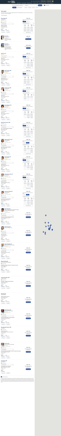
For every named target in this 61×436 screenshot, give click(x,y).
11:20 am (31, 186)
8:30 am (32, 131)
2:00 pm (25, 98)
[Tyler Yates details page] (2, 345)
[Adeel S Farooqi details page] (2, 72)
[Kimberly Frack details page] (2, 89)
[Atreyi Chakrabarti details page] (2, 107)
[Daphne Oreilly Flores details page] (2, 141)
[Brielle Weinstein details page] (2, 311)
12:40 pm (28, 202)
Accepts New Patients (19, 7)
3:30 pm (28, 81)
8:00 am (25, 114)
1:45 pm (25, 134)
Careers (34, 1)
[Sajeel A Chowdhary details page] (2, 245)
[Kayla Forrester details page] (2, 228)
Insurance (26, 7)
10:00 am (28, 64)
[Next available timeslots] (33, 25)
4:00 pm (28, 30)
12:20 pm (28, 200)
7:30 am (25, 27)
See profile (8, 65)
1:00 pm (28, 117)
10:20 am (28, 148)
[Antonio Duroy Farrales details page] (2, 176)
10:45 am (25, 30)
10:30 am (28, 65)
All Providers (14, 7)
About (31, 1)
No (24, 21)
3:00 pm (25, 79)
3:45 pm (25, 81)
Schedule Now (49, 1)
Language (30, 7)
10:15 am (31, 30)
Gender (37, 7)
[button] (7, 24)
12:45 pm (28, 133)
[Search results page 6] (7, 376)
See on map (3, 65)
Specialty (33, 7)
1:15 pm (25, 133)
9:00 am (32, 27)
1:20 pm (25, 150)
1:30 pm (25, 62)
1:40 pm (32, 203)
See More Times (29, 32)
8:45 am (28, 167)
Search (39, 5)
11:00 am (31, 200)
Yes (27, 21)
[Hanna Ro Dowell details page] (2, 158)
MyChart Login (43, 1)
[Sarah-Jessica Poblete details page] (2, 193)
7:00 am (25, 183)
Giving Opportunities (37, 1)
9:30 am (28, 27)
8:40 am (32, 148)
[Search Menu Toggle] (52, 1)
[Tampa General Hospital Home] (11, 2)
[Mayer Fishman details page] (2, 210)
